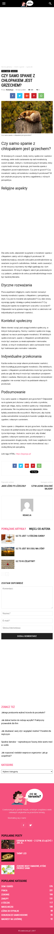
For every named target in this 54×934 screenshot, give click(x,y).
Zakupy (5, 898)
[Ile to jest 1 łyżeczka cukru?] (7, 539)
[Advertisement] (27, 35)
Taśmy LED (21, 853)
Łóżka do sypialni (10, 911)
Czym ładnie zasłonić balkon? (42, 487)
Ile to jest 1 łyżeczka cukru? (30, 536)
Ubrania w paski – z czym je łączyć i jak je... (34, 841)
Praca (4, 890)
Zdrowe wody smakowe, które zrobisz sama (31, 867)
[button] (50, 3)
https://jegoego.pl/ (23, 454)
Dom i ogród (5, 71)
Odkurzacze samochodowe (14, 915)
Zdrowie (5, 894)
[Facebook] (23, 825)
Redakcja (9, 90)
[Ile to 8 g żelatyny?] (7, 564)
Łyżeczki (14, 71)
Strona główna (6, 67)
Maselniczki (7, 907)
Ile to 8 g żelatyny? (25, 561)
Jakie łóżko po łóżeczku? (13, 486)
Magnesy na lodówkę (11, 919)
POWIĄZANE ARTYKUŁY (13, 528)
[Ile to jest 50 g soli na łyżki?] (7, 551)
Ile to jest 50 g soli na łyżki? (30, 548)
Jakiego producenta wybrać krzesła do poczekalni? (23, 712)
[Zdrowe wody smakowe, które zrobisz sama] (7, 869)
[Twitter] (30, 825)
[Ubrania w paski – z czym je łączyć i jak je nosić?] (7, 844)
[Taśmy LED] (7, 857)
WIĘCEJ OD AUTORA (39, 528)
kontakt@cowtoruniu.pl (36, 818)
